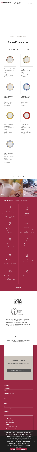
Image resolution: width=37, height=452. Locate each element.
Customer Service (9, 393)
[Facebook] (15, 3)
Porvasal (12, 36)
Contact (6, 401)
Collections (7, 388)
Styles (5, 396)
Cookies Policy (8, 408)
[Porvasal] (6, 3)
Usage (5, 390)
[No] (35, 441)
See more (18, 287)
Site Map (6, 411)
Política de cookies (21, 449)
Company (6, 385)
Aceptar (13, 449)
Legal (5, 403)
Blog (5, 398)
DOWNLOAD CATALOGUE (17, 370)
